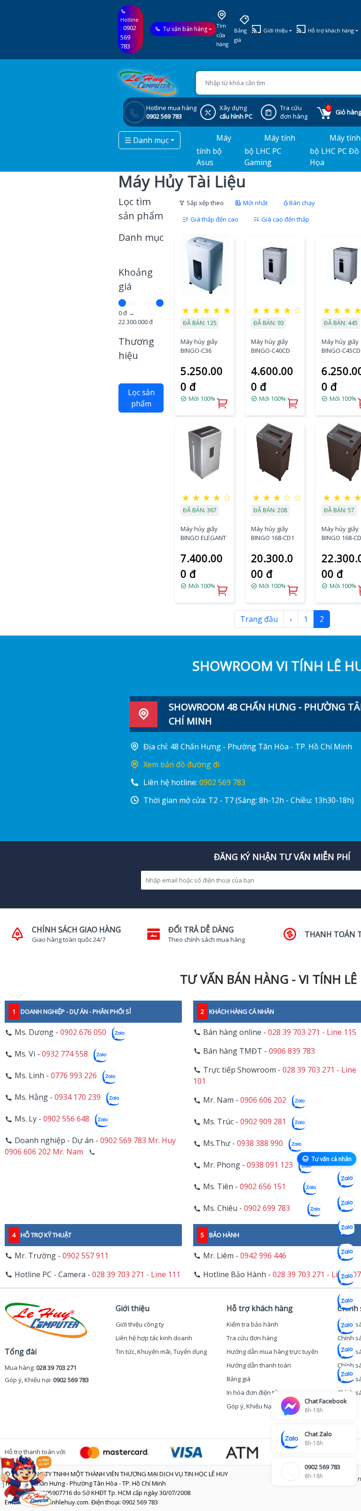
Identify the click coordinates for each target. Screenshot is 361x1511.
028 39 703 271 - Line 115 (312, 1032)
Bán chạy (302, 203)
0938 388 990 (260, 1143)
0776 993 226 (74, 1076)
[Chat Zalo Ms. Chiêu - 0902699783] (346, 1374)
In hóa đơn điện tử (252, 1392)
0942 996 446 (263, 1255)
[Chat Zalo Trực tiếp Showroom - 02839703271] (346, 1227)
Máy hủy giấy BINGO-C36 (199, 346)
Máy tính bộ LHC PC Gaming (269, 150)
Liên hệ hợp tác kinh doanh (154, 1338)
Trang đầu (259, 619)
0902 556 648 (66, 1119)
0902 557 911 (86, 1255)
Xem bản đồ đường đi (181, 764)
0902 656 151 (263, 1187)
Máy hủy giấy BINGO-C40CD (270, 346)
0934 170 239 (78, 1097)
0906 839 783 (292, 1051)
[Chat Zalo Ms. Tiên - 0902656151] (346, 1350)
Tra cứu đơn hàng (252, 1338)
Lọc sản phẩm (141, 398)
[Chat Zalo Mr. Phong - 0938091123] (346, 1325)
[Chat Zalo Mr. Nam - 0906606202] (346, 1252)
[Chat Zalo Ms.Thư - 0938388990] (346, 1301)
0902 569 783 (128, 37)
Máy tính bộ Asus (213, 150)
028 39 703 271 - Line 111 (136, 1274)
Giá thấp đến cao (213, 219)
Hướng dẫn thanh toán (259, 1365)
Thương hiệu (136, 348)
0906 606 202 (263, 1100)
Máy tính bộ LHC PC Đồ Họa (335, 150)
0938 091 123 (270, 1165)
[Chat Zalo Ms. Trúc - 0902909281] (346, 1276)
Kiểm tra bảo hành (252, 1324)
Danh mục (141, 237)
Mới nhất (254, 203)
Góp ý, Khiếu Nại (250, 1406)
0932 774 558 (65, 1054)
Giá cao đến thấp (284, 219)
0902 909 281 (263, 1122)
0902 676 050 (83, 1032)
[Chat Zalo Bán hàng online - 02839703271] (346, 1179)
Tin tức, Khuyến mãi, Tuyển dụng (161, 1351)
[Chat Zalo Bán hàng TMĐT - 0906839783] (346, 1203)
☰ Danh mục (147, 140)
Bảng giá (240, 35)
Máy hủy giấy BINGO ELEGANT (203, 533)
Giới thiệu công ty (140, 1324)
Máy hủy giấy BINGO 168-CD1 (272, 533)
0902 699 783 (267, 1208)
